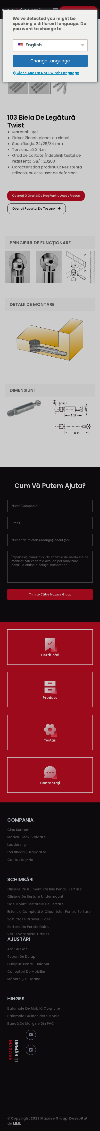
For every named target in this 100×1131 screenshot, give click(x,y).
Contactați (50, 782)
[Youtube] (31, 1035)
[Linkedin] (31, 1050)
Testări (50, 740)
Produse (50, 697)
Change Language (50, 61)
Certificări (50, 655)
